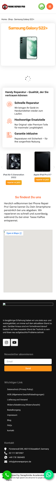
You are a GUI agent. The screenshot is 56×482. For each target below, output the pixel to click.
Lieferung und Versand (17, 399)
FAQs (9, 425)
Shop (10, 19)
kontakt (10, 430)
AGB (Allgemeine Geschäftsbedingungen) (25, 394)
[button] (2, 167)
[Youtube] (14, 342)
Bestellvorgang (14, 409)
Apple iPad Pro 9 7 (42, 174)
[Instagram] (6, 342)
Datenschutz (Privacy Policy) (20, 389)
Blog (9, 420)
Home (4, 19)
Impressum (12, 415)
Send (28, 368)
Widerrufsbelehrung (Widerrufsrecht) (23, 404)
